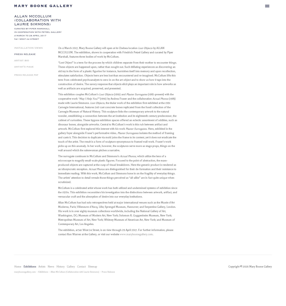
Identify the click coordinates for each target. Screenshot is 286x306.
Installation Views (28, 47)
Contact (81, 266)
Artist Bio (21, 60)
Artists (41, 266)
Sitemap (92, 266)
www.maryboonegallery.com (136, 234)
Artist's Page (24, 66)
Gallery (71, 266)
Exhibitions (30, 266)
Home (17, 266)
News (51, 266)
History (60, 266)
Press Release (25, 54)
